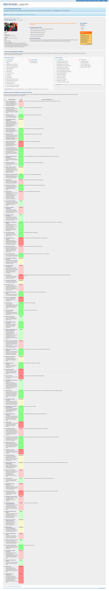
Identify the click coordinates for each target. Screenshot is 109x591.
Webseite (82, 27)
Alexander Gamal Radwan (84, 40)
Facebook (82, 29)
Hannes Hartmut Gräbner (84, 36)
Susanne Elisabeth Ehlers (84, 35)
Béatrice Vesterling (83, 42)
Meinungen (91, 0)
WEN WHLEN (10, 4)
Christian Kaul (82, 37)
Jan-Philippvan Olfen (83, 39)
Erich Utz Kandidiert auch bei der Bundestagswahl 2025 (15, 14)
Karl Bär (82, 34)
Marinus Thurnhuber (83, 41)
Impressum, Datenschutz (101, 588)
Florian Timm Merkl (83, 38)
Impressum (105, 0)
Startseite (78, 0)
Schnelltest (82, 0)
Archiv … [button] (100, 0)
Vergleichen (96, 0)
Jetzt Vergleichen (88, 43)
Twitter (82, 28)
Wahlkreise (87, 0)
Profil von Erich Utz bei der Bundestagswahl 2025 (14, 586)
